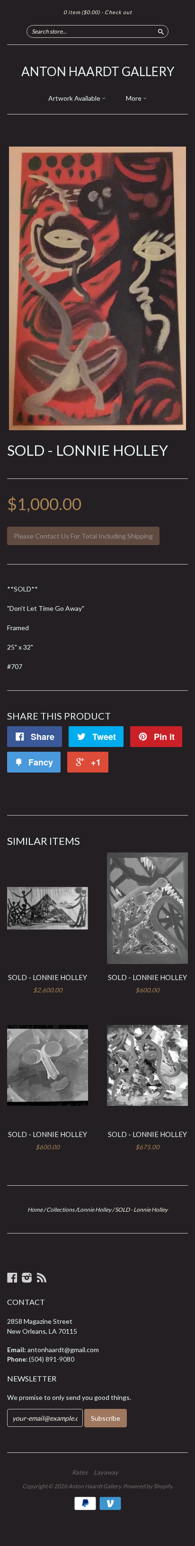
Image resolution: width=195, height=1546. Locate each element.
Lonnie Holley (94, 1209)
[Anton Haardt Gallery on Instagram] (27, 1277)
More (134, 98)
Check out (118, 12)
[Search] (161, 31)
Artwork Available (75, 98)
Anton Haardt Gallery (97, 71)
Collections (60, 1209)
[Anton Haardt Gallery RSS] (41, 1277)
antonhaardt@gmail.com (63, 1350)
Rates (80, 1472)
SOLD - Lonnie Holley (47, 977)
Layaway (106, 1472)
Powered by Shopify (147, 1486)
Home (35, 1209)
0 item (81, 12)
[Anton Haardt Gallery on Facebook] (12, 1277)
